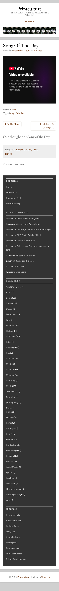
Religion (10, 456)
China (9, 411)
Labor (8, 342)
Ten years (21, 266)
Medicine (10, 369)
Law (8, 353)
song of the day (17, 113)
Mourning (10, 380)
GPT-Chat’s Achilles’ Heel (29, 235)
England (10, 417)
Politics (9, 439)
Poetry (9, 433)
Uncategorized (13, 494)
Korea (9, 422)
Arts (8, 292)
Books (9, 297)
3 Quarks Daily (13, 515)
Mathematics (12, 358)
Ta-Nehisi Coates (14, 553)
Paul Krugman (13, 548)
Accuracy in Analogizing (28, 218)
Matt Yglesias (12, 542)
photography (12, 402)
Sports (9, 472)
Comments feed (13, 198)
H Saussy (10, 325)
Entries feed (11, 192)
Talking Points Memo (16, 559)
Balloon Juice (12, 526)
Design (9, 309)
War (8, 500)
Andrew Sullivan (13, 520)
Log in (9, 187)
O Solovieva (11, 391)
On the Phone (13, 124)
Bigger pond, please (26, 255)
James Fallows (13, 537)
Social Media (12, 467)
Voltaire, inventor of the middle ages (34, 229)
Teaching (10, 478)
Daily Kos (10, 531)
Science (9, 461)
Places (9, 408)
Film (8, 320)
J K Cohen (11, 336)
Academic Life (12, 286)
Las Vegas (10, 428)
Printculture (29, 9)
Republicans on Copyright (46, 126)
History (9, 331)
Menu (31, 21)
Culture (9, 303)
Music (14, 109)
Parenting (10, 397)
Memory (10, 375)
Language (10, 347)
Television (10, 483)
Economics (11, 314)
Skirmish (45, 577)
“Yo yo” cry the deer (26, 240)
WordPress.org (13, 203)
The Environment (14, 489)
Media (9, 364)
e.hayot (37, 50)
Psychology (11, 450)
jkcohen (9, 218)
